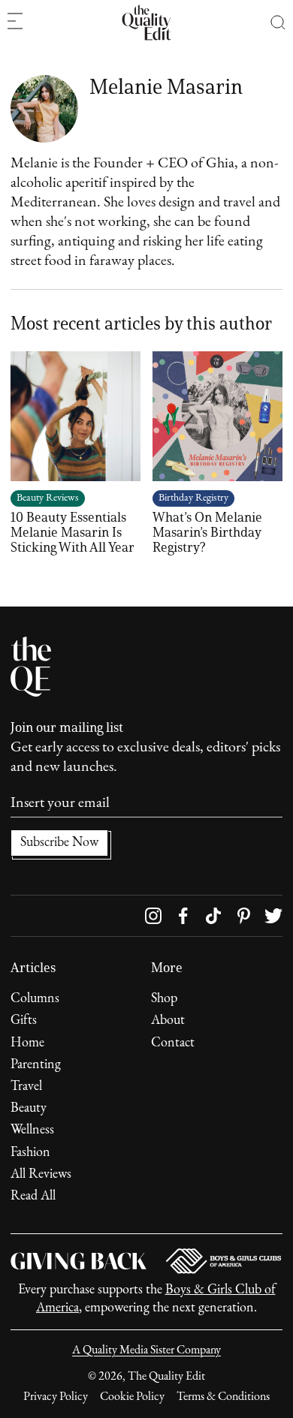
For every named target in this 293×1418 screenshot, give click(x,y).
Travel (26, 1087)
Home (27, 1043)
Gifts (24, 1021)
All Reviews (41, 1175)
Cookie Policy (132, 1397)
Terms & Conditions (223, 1397)
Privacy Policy (55, 1397)
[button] (278, 23)
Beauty (29, 1108)
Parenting (36, 1065)
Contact (173, 1043)
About (168, 1021)
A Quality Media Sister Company (146, 1350)
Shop (164, 999)
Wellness (32, 1130)
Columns (35, 999)
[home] (146, 23)
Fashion (30, 1153)
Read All (33, 1196)
